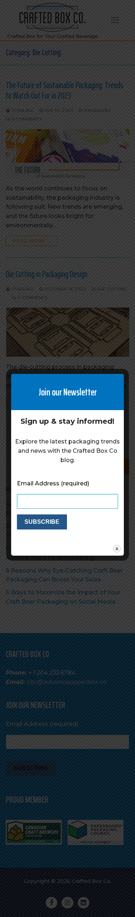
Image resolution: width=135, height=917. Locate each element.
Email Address (53, 483)
